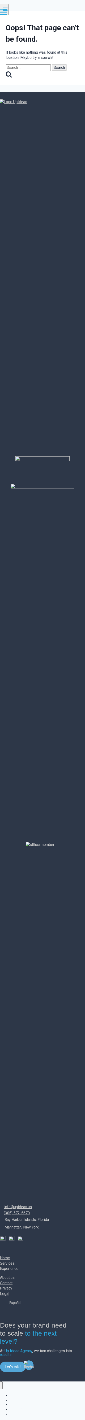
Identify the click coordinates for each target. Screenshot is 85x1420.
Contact (6, 1283)
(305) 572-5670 (17, 1213)
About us (7, 1277)
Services (7, 1263)
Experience (9, 1268)
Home (5, 1258)
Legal (4, 1293)
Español (15, 1303)
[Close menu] (1, 1385)
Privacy (6, 1288)
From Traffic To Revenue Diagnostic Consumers (44, 1414)
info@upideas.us (18, 1207)
